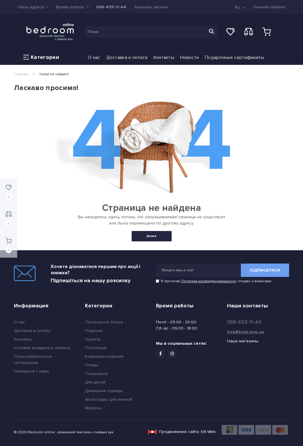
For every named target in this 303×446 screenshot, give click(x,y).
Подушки (94, 330)
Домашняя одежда (104, 390)
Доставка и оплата (127, 57)
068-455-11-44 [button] (244, 322)
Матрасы (93, 407)
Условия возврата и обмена (42, 347)
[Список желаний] (230, 31)
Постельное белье (104, 322)
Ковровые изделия (104, 356)
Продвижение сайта (179, 431)
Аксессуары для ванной (108, 399)
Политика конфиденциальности (208, 281)
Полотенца (96, 347)
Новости (189, 57)
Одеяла (92, 339)
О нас (94, 57)
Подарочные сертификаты (234, 57)
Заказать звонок (151, 6)
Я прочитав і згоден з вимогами (216, 281)
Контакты (164, 57)
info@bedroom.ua (245, 331)
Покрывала (96, 373)
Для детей (95, 382)
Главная (21, 74)
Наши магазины (242, 341)
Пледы (91, 365)
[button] (33, 7)
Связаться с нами (31, 371)
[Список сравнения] (248, 31)
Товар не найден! (54, 74)
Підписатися (265, 270)
